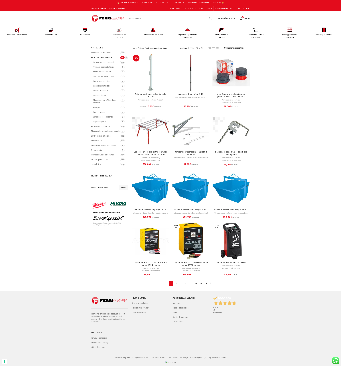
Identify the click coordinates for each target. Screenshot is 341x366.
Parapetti (97, 107)
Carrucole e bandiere (101, 81)
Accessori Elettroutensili (101, 53)
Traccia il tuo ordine (180, 308)
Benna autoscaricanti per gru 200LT (150, 210)
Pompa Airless (99, 112)
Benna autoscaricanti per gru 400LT (231, 210)
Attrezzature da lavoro (100, 126)
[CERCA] (210, 18)
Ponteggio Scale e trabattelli (102, 155)
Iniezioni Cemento (100, 91)
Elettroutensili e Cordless (101, 136)
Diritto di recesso (98, 347)
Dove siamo (177, 303)
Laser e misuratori (100, 95)
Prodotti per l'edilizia (99, 160)
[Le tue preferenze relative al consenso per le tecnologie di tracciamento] (4, 361)
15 (201, 283)
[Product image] (150, 72)
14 (196, 283)
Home (134, 48)
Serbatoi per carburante (103, 117)
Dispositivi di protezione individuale (105, 131)
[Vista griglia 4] (217, 48)
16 (206, 283)
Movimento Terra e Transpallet (103, 145)
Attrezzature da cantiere (101, 57)
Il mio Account (178, 322)
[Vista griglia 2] (209, 48)
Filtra (123, 187)
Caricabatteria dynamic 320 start (231, 262)
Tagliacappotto (99, 122)
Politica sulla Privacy (99, 343)
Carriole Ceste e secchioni (103, 76)
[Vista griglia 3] (213, 48)
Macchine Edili (97, 140)
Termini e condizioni (99, 338)
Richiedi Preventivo (180, 317)
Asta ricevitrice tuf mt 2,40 (190, 94)
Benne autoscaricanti (102, 72)
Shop (141, 48)
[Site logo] (107, 18)
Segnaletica (96, 164)
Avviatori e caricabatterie (103, 67)
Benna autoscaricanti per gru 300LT (191, 210)
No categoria (96, 150)
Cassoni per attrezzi (101, 86)
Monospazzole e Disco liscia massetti (104, 101)
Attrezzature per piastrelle (103, 62)
